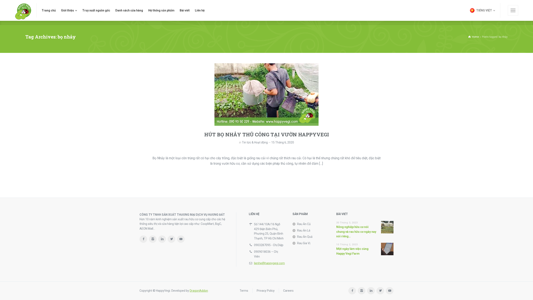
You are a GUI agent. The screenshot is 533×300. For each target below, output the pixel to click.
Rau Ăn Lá (303, 230)
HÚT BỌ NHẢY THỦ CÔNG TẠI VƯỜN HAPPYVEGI (266, 134)
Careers (288, 290)
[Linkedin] (162, 239)
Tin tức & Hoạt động (255, 142)
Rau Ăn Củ (304, 224)
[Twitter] (171, 239)
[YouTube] (181, 239)
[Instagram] (153, 239)
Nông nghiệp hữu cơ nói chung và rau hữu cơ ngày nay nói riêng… (356, 231)
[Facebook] (143, 239)
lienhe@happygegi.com (269, 263)
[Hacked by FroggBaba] (23, 10)
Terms (244, 290)
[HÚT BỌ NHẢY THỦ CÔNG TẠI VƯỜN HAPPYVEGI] (266, 94)
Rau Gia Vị (303, 243)
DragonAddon (199, 290)
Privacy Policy (266, 290)
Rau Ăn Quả (305, 236)
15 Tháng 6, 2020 (282, 142)
